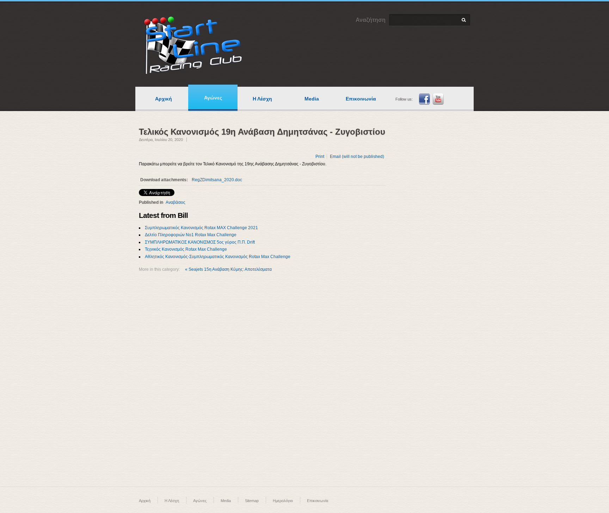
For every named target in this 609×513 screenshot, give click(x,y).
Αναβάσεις (175, 202)
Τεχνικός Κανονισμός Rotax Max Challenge (186, 249)
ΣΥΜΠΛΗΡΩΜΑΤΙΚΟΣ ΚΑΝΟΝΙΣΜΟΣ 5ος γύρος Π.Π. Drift (200, 242)
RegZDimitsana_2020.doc (217, 179)
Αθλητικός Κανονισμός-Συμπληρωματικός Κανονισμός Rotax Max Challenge (217, 256)
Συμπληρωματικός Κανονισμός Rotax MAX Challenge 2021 (201, 227)
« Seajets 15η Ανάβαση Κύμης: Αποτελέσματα (228, 269)
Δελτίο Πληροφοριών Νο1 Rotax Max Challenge (190, 234)
